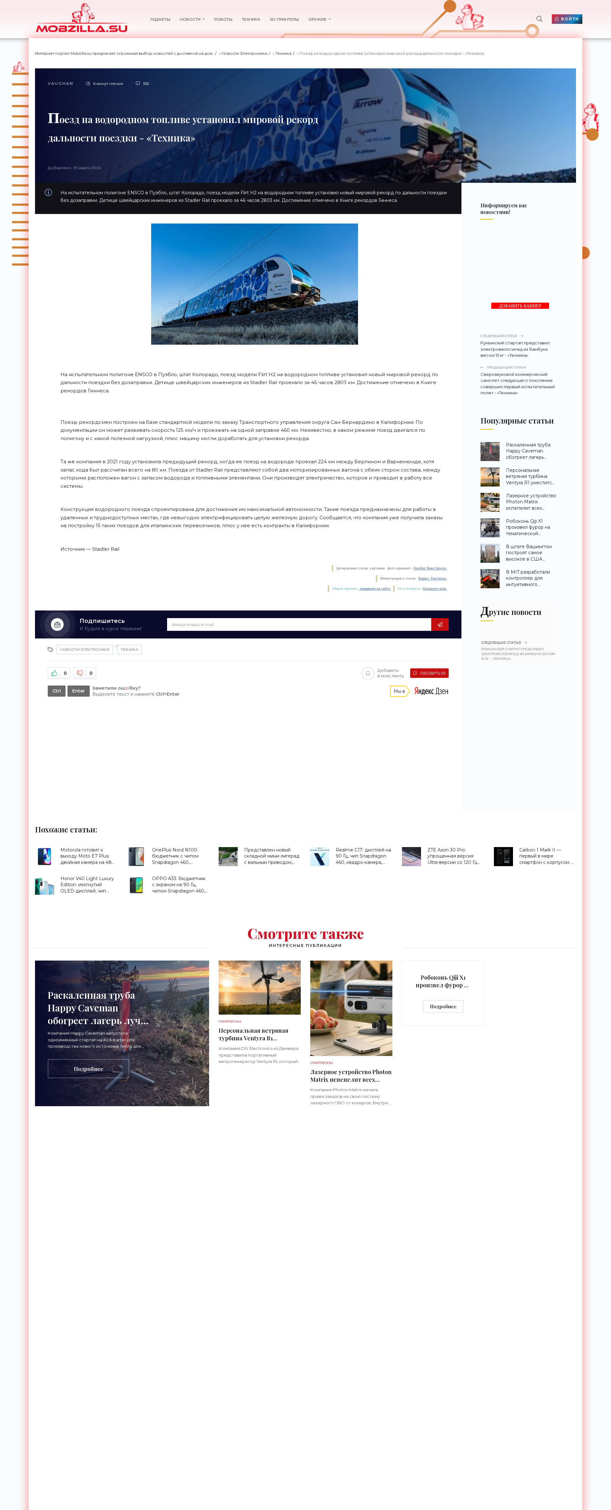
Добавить (390, 673)
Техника (251, 19)
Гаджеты (160, 19)
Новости (190, 19)
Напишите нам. (435, 589)
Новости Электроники (244, 53)
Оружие (317, 19)
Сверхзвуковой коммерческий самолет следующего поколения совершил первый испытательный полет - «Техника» (518, 380)
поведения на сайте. (375, 589)
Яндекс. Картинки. (432, 578)
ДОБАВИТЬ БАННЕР (520, 306)
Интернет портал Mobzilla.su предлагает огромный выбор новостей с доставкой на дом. (124, 53)
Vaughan (61, 83)
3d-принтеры (284, 19)
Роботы (223, 19)
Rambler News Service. (430, 568)
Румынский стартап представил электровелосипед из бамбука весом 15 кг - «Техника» (515, 346)
